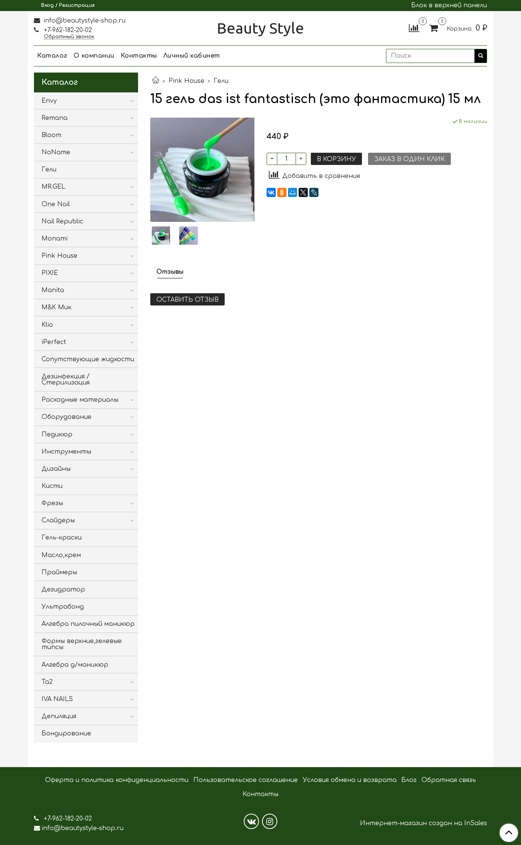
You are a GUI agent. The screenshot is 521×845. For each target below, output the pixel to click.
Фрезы (52, 503)
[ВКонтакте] (271, 192)
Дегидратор (63, 589)
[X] (303, 192)
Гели (221, 81)
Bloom (51, 135)
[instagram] (269, 821)
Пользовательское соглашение (245, 780)
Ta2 (47, 682)
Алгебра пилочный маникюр (88, 623)
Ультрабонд (63, 606)
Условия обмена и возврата (350, 780)
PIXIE (50, 273)
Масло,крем (61, 555)
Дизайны (56, 468)
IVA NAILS (57, 699)
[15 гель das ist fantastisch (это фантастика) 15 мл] (202, 169)
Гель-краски (62, 537)
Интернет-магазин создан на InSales (423, 823)
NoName (56, 152)
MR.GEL (53, 186)
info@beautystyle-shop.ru (83, 20)
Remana (55, 118)
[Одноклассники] (281, 192)
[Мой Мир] (292, 192)
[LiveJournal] (313, 192)
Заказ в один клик (409, 159)
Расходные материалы (80, 399)
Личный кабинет (191, 55)
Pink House (186, 81)
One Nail (56, 204)
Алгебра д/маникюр (75, 664)
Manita (53, 290)
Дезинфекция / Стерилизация (66, 379)
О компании (94, 55)
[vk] (251, 821)
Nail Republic (62, 221)
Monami (55, 238)
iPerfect (54, 342)
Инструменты (66, 451)
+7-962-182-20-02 (67, 30)
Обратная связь (448, 780)
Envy (49, 100)
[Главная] (155, 81)
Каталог (52, 55)
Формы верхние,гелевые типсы (82, 644)
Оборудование (67, 417)
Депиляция (59, 716)
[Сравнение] (414, 27)
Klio (47, 325)
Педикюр (57, 434)
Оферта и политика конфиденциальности (116, 780)
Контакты (139, 55)
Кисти (52, 486)
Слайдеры (58, 520)
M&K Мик (56, 307)
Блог (408, 780)
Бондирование (66, 733)
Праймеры (59, 572)
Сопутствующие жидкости (88, 359)
